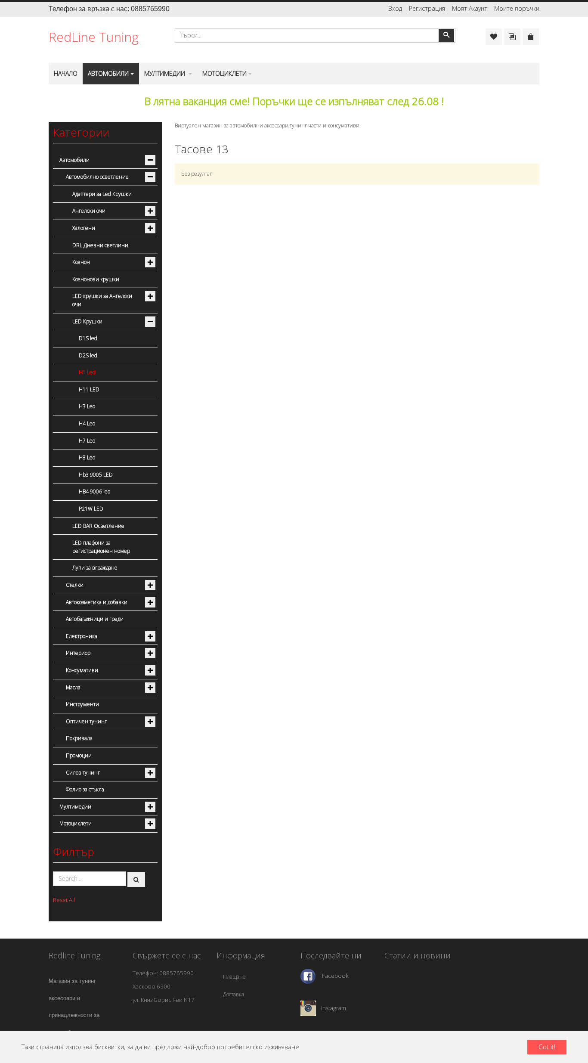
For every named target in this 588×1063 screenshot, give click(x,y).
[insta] (308, 1007)
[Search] (136, 879)
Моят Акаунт (469, 8)
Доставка (233, 994)
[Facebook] (308, 975)
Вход (395, 8)
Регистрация (427, 8)
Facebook (335, 975)
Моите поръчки (516, 8)
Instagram (333, 1007)
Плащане (234, 976)
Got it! (546, 1047)
